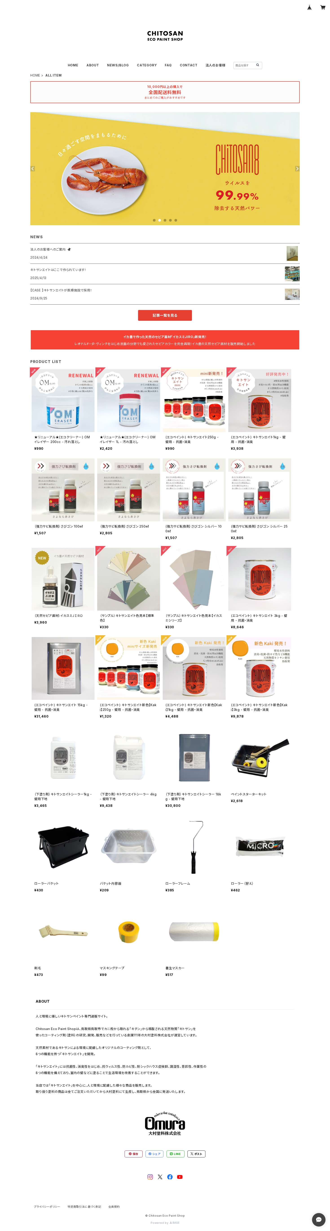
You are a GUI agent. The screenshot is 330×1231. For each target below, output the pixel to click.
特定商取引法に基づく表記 (84, 1206)
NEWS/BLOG (118, 65)
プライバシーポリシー (47, 1206)
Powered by (160, 1222)
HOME (73, 65)
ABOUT (92, 65)
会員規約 (114, 1206)
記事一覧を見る (165, 315)
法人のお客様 (216, 65)
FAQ (168, 65)
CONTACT (189, 65)
